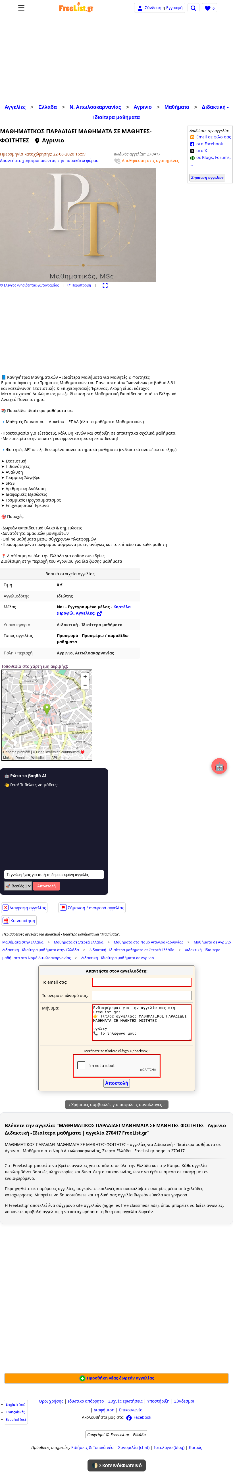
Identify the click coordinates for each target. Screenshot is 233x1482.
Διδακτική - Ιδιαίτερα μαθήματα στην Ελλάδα (40, 949)
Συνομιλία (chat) (133, 1447)
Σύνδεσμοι (184, 1401)
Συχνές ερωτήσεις (125, 1401)
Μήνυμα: (50, 1008)
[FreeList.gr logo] (76, 7)
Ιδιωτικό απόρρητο (86, 1401)
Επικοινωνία (131, 1410)
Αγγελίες (15, 107)
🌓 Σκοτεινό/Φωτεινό (116, 1465)
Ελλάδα (47, 107)
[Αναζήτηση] (193, 7)
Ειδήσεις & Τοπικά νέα (92, 1447)
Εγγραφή (174, 7)
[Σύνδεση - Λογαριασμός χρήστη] (140, 7)
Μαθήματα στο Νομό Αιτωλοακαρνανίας (148, 942)
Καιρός (195, 1447)
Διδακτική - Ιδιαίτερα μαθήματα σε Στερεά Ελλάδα (132, 949)
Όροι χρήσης (51, 1401)
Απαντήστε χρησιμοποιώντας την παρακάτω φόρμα (49, 160)
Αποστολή (46, 886)
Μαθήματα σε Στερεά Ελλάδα (78, 942)
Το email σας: (54, 982)
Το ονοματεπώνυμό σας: (65, 995)
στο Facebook (209, 143)
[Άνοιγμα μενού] (21, 7)
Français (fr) (15, 1412)
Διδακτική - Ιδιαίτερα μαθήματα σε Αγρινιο (117, 957)
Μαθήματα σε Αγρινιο (212, 942)
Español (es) (16, 1419)
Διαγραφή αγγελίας (25, 907)
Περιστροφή (79, 285)
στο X (201, 150)
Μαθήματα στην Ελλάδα (22, 942)
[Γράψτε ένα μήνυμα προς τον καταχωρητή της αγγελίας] (142, 1039)
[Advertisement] (116, 59)
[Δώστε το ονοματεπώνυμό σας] (142, 995)
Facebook (141, 1417)
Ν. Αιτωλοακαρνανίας (95, 107)
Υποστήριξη (158, 1401)
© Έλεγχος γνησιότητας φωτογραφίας (29, 285)
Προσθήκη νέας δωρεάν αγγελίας (120, 1378)
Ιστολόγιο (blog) (169, 1447)
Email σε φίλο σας (213, 137)
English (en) (15, 1404)
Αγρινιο (143, 107)
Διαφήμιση (104, 1410)
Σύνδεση (153, 7)
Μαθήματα (177, 107)
